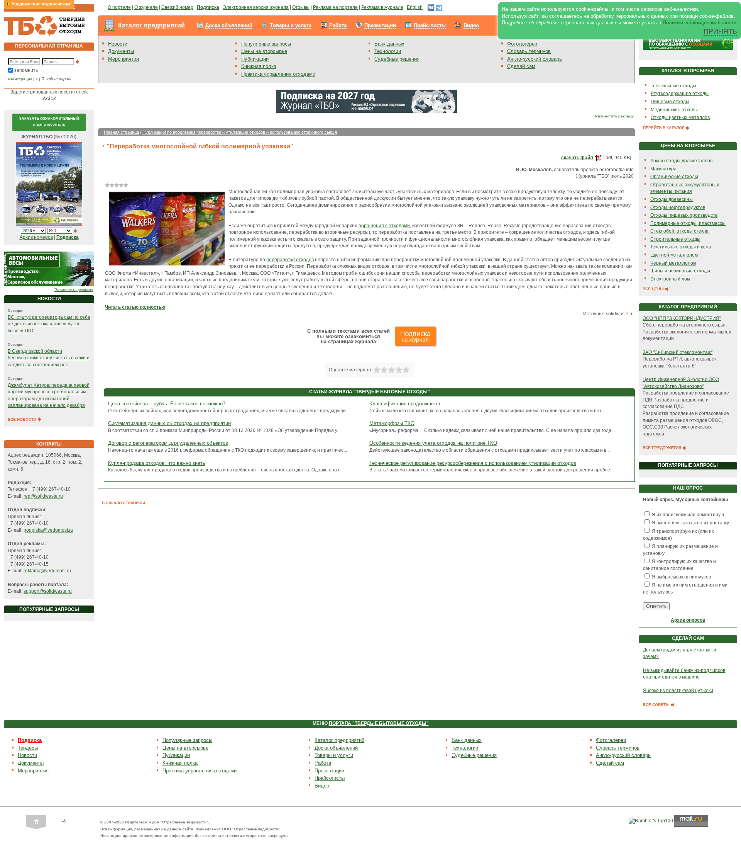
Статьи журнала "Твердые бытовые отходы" (369, 392)
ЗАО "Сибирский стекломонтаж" (677, 352)
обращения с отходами (384, 225)
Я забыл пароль (57, 79)
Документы (121, 51)
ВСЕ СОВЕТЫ (657, 704)
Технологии (387, 51)
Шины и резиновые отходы (680, 271)
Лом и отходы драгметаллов (681, 160)
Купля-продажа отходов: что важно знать (156, 463)
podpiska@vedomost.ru (48, 530)
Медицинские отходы (674, 109)
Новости (117, 44)
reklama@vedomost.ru (47, 570)
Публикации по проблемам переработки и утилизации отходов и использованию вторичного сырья (239, 132)
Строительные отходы (675, 239)
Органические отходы (674, 176)
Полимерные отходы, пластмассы (688, 223)
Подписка (30, 740)
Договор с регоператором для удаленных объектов (168, 443)
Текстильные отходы (673, 85)
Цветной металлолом (674, 255)
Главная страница (121, 132)
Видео (471, 25)
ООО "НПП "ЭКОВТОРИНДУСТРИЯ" (682, 318)
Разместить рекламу (73, 289)
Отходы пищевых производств (683, 215)
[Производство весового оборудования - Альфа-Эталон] (49, 269)
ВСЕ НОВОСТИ (22, 419)
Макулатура (663, 169)
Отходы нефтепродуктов (677, 207)
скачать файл (577, 157)
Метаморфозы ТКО (391, 423)
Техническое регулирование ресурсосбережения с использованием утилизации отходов (472, 463)
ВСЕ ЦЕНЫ (654, 289)
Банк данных (389, 44)
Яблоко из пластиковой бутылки (678, 690)
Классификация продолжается (405, 403)
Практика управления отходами (278, 74)
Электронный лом (670, 279)
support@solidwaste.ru (48, 591)
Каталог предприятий (151, 25)
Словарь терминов (529, 51)
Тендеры (28, 748)
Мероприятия (123, 59)
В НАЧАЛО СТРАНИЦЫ (123, 503)
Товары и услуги (290, 25)
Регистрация (20, 79)
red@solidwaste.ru (43, 496)
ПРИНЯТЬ (720, 31)
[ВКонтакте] (431, 7)
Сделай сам (521, 66)
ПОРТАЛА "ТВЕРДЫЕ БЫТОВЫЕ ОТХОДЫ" (379, 723)
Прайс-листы (430, 25)
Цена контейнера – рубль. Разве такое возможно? (166, 403)
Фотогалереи (522, 44)
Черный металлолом (673, 263)
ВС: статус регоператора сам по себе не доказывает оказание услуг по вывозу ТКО (49, 324)
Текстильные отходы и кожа (680, 247)
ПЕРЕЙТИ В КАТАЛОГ (664, 128)
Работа (338, 25)
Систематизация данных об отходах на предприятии (169, 423)
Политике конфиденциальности (699, 23)
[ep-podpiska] (366, 101)
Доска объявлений (228, 25)
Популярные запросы (266, 44)
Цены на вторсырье (264, 51)
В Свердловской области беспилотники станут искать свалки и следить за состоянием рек (49, 358)
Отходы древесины (671, 199)
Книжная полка (258, 66)
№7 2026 (65, 136)
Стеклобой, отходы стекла (679, 231)
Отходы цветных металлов (680, 117)
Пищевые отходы (670, 101)
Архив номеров (36, 237)
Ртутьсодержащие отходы (680, 93)
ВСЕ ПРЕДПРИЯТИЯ (662, 448)
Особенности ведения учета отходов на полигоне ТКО (433, 443)
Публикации (255, 59)
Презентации (380, 25)
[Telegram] (439, 7)
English (415, 7)
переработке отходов (290, 259)
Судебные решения (397, 59)
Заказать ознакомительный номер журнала (49, 122)
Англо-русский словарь (534, 59)
